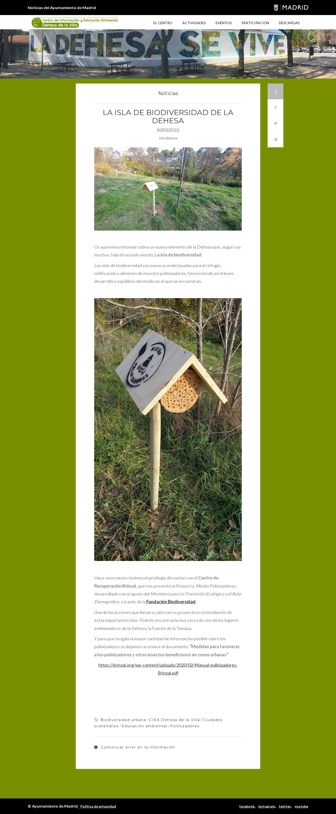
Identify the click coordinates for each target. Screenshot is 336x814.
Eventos (224, 23)
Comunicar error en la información (137, 747)
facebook (247, 806)
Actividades (194, 23)
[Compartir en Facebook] (275, 107)
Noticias (168, 93)
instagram (266, 806)
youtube (301, 806)
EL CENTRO (162, 23)
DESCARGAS (289, 23)
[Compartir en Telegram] (275, 139)
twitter (285, 806)
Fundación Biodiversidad (171, 601)
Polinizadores (184, 726)
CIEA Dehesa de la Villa (174, 720)
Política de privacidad (98, 806)
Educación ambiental (144, 726)
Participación (255, 23)
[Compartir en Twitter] (275, 123)
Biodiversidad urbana (123, 720)
